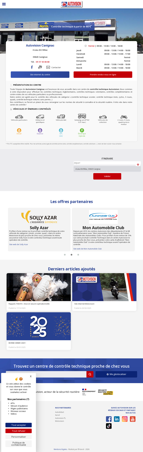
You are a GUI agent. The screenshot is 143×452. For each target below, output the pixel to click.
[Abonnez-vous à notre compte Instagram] (124, 419)
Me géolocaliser (117, 374)
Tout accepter (18, 425)
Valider (107, 176)
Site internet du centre (40, 74)
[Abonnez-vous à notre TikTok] (108, 426)
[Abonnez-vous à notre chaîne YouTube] (132, 419)
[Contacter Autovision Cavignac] (48, 67)
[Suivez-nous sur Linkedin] (116, 419)
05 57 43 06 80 (42, 61)
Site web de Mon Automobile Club (23, 248)
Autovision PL (60, 418)
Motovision (59, 421)
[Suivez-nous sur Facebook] (108, 419)
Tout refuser (18, 430)
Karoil (57, 415)
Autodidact (59, 412)
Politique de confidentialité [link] (18, 443)
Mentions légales (60, 449)
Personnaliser (18, 436)
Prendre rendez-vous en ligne (103, 74)
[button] (64, 254)
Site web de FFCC (80, 244)
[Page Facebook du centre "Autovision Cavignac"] (32, 69)
